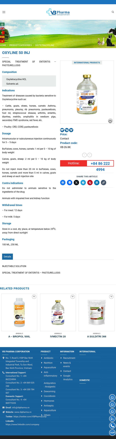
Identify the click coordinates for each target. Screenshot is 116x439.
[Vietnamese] (2, 41)
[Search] (113, 12)
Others (47, 415)
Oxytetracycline (44, 45)
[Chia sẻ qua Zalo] (69, 182)
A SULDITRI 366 (96, 336)
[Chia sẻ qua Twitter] (76, 182)
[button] (4, 12)
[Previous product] (89, 155)
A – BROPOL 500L (19, 336)
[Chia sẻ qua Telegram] (83, 182)
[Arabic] (2, 24)
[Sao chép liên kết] (103, 182)
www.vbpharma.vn (22, 412)
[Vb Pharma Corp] (58, 12)
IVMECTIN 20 (58, 336)
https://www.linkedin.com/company (22, 424)
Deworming (49, 391)
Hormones (49, 401)
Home (3, 45)
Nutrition (48, 362)
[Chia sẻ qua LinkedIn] (96, 182)
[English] (2, 28)
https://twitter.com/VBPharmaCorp (29, 416)
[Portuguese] (2, 32)
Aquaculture (50, 367)
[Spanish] (2, 37)
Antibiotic (48, 358)
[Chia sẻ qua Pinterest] (90, 182)
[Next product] (84, 155)
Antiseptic (49, 405)
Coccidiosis (49, 396)
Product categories (20, 45)
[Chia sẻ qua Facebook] (62, 182)
